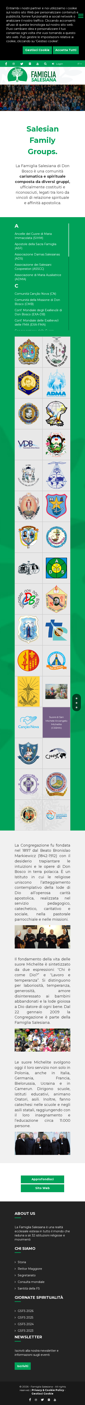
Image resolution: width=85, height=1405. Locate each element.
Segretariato (27, 1275)
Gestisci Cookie (37, 50)
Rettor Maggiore (30, 1269)
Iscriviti (22, 1366)
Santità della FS (29, 1288)
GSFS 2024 (26, 1324)
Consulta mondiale (31, 1282)
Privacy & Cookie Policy (48, 1390)
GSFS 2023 (25, 1331)
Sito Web (42, 1188)
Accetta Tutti (65, 50)
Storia (22, 1262)
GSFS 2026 (25, 1311)
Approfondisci (43, 1179)
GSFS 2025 (25, 1317)
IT (79, 63)
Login (59, 63)
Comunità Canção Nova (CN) (35, 294)
